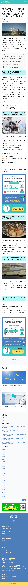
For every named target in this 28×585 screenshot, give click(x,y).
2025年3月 (4, 473)
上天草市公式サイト (6, 578)
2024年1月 (4, 496)
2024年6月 (4, 489)
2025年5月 (4, 468)
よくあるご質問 (5, 547)
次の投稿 (14, 362)
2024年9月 (4, 482)
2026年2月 (4, 452)
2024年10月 (4, 480)
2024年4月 (4, 492)
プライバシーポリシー (6, 552)
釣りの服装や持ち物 (6, 531)
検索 (24, 500)
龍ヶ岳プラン (4, 540)
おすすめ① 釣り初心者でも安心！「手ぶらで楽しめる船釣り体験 (13, 59)
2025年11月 (4, 459)
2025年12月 (4, 456)
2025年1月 (4, 475)
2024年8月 (4, 485)
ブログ (9, 21)
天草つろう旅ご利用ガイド (7, 528)
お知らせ (4, 418)
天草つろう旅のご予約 (6, 538)
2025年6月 (4, 466)
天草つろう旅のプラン (6, 537)
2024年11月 (4, 478)
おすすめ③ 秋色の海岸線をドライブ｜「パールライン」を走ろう (13, 65)
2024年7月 (4, 487)
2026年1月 (4, 454)
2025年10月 (4, 461)
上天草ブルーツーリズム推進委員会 (9, 576)
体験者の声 (4, 533)
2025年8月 (4, 464)
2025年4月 (4, 471)
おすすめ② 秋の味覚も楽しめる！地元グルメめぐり (13, 62)
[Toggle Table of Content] (23, 55)
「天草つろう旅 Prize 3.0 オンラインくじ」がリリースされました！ (14, 439)
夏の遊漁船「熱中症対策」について (12, 386)
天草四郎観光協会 (5, 579)
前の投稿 (14, 359)
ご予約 (14, 523)
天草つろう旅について (14, 520)
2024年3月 (4, 494)
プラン (14, 521)
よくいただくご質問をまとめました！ (13, 407)
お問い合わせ (4, 549)
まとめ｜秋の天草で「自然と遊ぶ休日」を (12, 67)
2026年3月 (4, 449)
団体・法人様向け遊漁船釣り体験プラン (10, 542)
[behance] (16, 516)
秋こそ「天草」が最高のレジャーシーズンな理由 (13, 56)
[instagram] (12, 516)
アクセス (3, 529)
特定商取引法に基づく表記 (7, 550)
